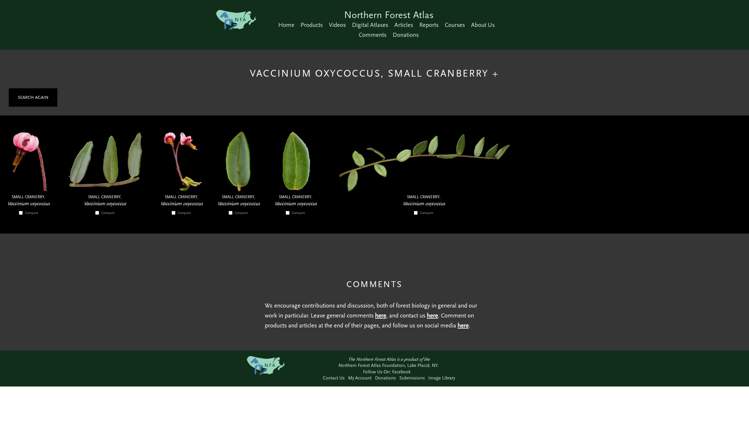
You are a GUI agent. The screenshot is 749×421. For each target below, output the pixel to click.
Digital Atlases (370, 25)
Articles (403, 25)
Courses (455, 25)
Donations (406, 35)
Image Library (441, 378)
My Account (360, 378)
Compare (31, 213)
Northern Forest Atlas (389, 15)
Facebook (401, 372)
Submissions (412, 378)
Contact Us (334, 378)
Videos (337, 25)
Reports (429, 25)
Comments (372, 35)
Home (286, 25)
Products (311, 25)
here (380, 315)
